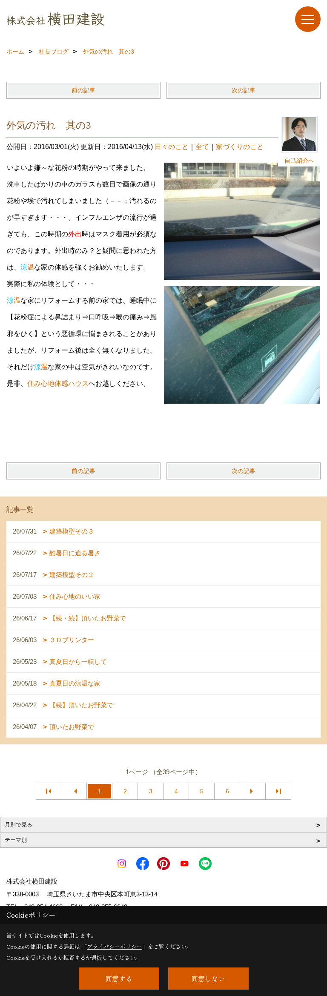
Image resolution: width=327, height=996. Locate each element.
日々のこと (172, 146)
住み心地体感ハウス (58, 383)
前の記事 (83, 90)
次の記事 (243, 90)
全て (202, 146)
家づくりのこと (240, 146)
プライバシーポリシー (114, 946)
